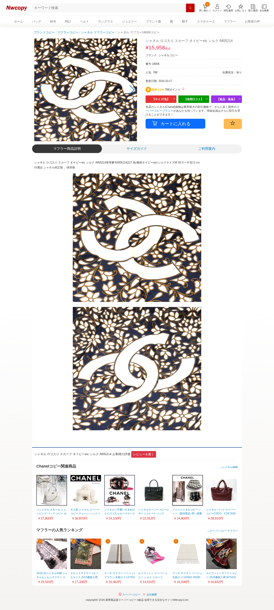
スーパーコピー (131, 594)
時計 (68, 21)
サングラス (105, 21)
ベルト (84, 21)
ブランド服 (153, 21)
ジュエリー (129, 21)
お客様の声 (252, 21)
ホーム (18, 21)
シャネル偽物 (230, 467)
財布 (53, 21)
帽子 (185, 21)
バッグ (36, 21)
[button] (132, 90)
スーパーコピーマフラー (223, 530)
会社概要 (152, 594)
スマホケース (206, 21)
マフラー (230, 21)
